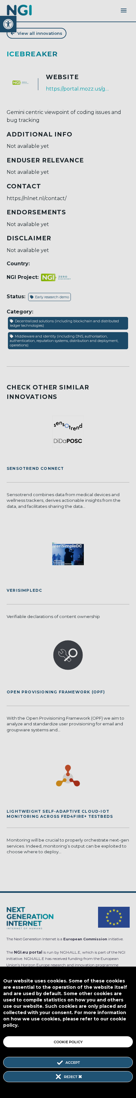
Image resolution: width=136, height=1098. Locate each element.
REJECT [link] (71, 1077)
